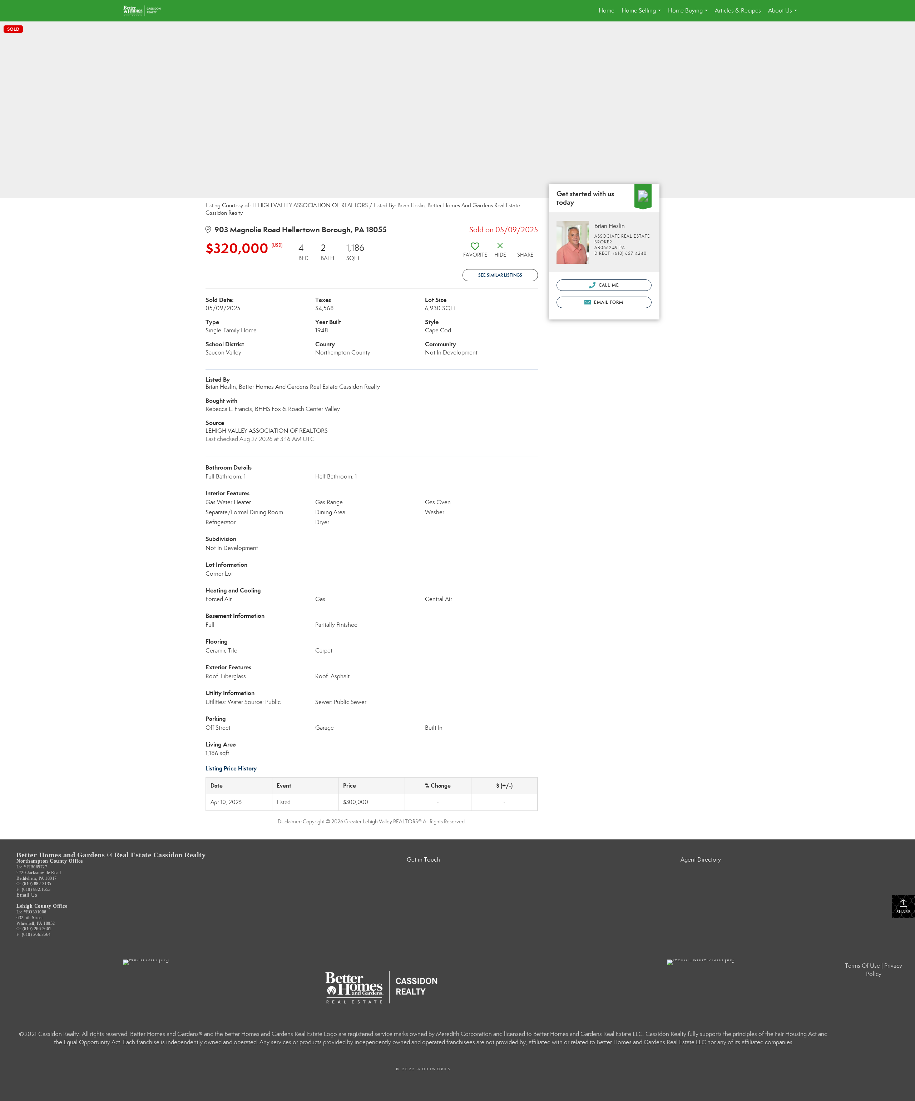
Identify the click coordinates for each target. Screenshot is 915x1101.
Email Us (26, 895)
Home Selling (643, 14)
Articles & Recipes (738, 10)
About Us (784, 14)
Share (903, 911)
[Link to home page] (145, 10)
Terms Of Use (862, 965)
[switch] (475, 252)
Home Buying (689, 14)
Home (606, 10)
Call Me (608, 285)
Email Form (607, 302)
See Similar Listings (500, 275)
